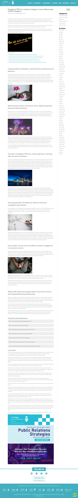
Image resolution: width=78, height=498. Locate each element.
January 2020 (61, 127)
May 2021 (60, 101)
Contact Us (73, 3)
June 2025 (61, 47)
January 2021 (61, 107)
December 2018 (62, 140)
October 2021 (61, 92)
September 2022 (62, 86)
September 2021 (62, 94)
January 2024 (61, 64)
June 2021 (61, 99)
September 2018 (62, 146)
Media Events (61, 19)
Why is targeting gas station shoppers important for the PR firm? (22, 329)
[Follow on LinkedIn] (41, 473)
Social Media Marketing (63, 15)
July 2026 (60, 32)
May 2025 (60, 49)
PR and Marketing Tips (21, 13)
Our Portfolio (46, 3)
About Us (30, 3)
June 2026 (61, 34)
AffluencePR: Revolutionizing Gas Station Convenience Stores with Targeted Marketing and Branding (27, 62)
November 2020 (62, 110)
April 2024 (61, 58)
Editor (10, 13)
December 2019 (62, 129)
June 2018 (61, 150)
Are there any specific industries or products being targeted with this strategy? (24, 346)
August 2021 (61, 96)
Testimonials (65, 3)
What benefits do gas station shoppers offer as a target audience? (22, 341)
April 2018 (61, 154)
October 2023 (61, 69)
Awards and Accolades (63, 17)
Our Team (55, 3)
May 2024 (60, 56)
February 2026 (61, 41)
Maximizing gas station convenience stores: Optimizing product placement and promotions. (26, 55)
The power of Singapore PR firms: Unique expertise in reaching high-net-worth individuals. (26, 57)
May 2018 (60, 152)
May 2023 (60, 79)
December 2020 (62, 109)
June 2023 (61, 77)
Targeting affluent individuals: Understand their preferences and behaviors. (23, 54)
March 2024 (61, 60)
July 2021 (60, 97)
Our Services (37, 3)
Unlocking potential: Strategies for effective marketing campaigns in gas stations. (24, 59)
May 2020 (60, 120)
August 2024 (61, 52)
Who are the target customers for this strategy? (18, 325)
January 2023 (61, 82)
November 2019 (62, 131)
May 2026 (60, 36)
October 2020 (61, 112)
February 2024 (61, 62)
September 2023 (62, 71)
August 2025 (61, 43)
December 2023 (62, 66)
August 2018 (61, 148)
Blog (60, 3)
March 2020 (61, 124)
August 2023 (61, 73)
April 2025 (61, 51)
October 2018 (61, 144)
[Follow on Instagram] (46, 473)
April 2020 (61, 122)
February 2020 (61, 125)
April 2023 (61, 81)
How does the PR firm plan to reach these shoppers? (19, 337)
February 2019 (61, 137)
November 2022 (62, 84)
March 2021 (61, 105)
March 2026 (61, 39)
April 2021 (61, 103)
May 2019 (60, 133)
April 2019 (61, 135)
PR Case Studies (62, 23)
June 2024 (61, 54)
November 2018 (62, 142)
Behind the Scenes (62, 24)
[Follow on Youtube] (32, 473)
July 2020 (60, 118)
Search (68, 9)
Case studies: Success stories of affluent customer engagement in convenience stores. (25, 60)
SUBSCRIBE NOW (39, 478)
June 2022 (61, 88)
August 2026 (61, 30)
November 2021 (62, 90)
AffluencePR (10, 297)
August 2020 (61, 116)
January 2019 (61, 139)
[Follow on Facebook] (37, 473)
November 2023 (62, 67)
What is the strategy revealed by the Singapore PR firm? (20, 321)
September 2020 (62, 114)
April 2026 (61, 37)
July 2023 (60, 75)
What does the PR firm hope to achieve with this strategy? (20, 333)
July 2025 (60, 45)
